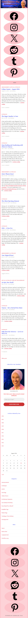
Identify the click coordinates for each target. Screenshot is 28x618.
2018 (3, 429)
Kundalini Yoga (5, 509)
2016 (3, 436)
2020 (3, 422)
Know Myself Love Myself (7, 506)
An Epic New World (7, 282)
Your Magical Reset (7, 255)
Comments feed (5, 535)
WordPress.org (5, 538)
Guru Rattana (12, 91)
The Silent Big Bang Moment (10, 201)
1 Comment (4, 219)
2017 (3, 432)
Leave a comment (5, 107)
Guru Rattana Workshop (18, 280)
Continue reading (16, 162)
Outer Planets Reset (8, 174)
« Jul (3, 474)
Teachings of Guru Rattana (7, 516)
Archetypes (4, 485)
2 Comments (4, 351)
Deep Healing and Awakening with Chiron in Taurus (12, 146)
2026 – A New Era (7, 228)
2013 (3, 446)
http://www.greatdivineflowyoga (9, 189)
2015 (3, 439)
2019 (3, 426)
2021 (3, 419)
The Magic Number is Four (10, 116)
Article (12, 87)
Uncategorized (5, 519)
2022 (3, 416)
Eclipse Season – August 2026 (11, 89)
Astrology (17, 87)
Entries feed (4, 531)
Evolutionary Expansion (7, 499)
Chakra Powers (5, 496)
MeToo (7, 273)
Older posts (4, 358)
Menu (14, 82)
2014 (3, 442)
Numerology (4, 512)
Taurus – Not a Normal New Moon (12, 308)
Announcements (6, 87)
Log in (3, 528)
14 (21, 463)
